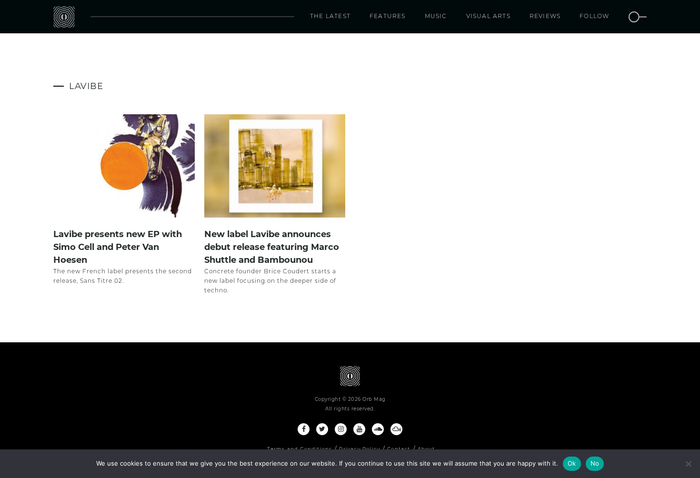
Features (388, 16)
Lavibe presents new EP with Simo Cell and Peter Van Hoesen (117, 247)
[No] (688, 463)
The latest (330, 16)
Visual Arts (488, 16)
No (595, 463)
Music (436, 16)
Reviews (545, 16)
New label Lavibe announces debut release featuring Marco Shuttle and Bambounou (271, 247)
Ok (572, 463)
